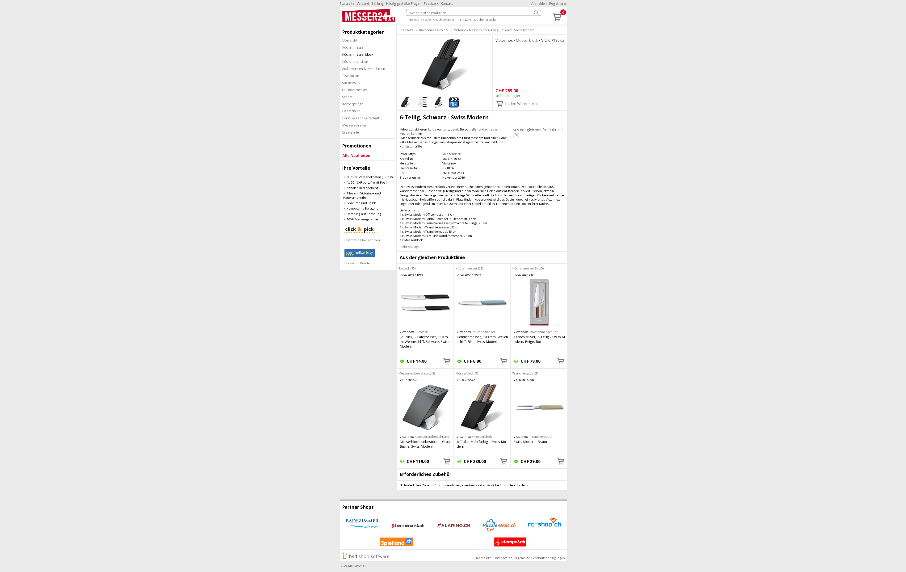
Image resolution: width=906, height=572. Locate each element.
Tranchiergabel (541, 436)
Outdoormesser (354, 89)
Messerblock (527, 40)
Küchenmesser (353, 47)
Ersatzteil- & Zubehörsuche (478, 19)
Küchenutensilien (355, 61)
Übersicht (349, 40)
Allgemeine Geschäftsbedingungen (539, 558)
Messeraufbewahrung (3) (416, 373)
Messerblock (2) (467, 373)
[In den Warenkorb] (447, 361)
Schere (347, 96)
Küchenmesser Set (544, 332)
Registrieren (558, 3)
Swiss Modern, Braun (530, 441)
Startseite (347, 3)
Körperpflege (352, 103)
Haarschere (351, 111)
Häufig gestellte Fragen (403, 3)
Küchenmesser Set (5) (528, 268)
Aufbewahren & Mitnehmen (363, 68)
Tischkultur (350, 75)
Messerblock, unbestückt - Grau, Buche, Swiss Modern (425, 444)
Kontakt (447, 3)
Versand (363, 3)
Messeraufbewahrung (432, 436)
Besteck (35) (406, 268)
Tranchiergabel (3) (525, 373)
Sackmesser (351, 82)
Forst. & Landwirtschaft (360, 118)
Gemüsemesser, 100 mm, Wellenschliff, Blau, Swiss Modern (482, 339)
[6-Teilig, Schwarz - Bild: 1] (444, 64)
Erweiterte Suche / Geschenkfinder (431, 19)
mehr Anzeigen (410, 246)
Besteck (422, 332)
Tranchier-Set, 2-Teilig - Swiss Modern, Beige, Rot (539, 339)
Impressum (483, 558)
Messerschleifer (354, 125)
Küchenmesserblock (357, 54)
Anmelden (539, 3)
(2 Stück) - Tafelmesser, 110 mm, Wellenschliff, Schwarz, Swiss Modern (424, 341)
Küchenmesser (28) (469, 268)
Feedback (431, 3)
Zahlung (377, 3)
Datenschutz (503, 558)
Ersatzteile (350, 132)
